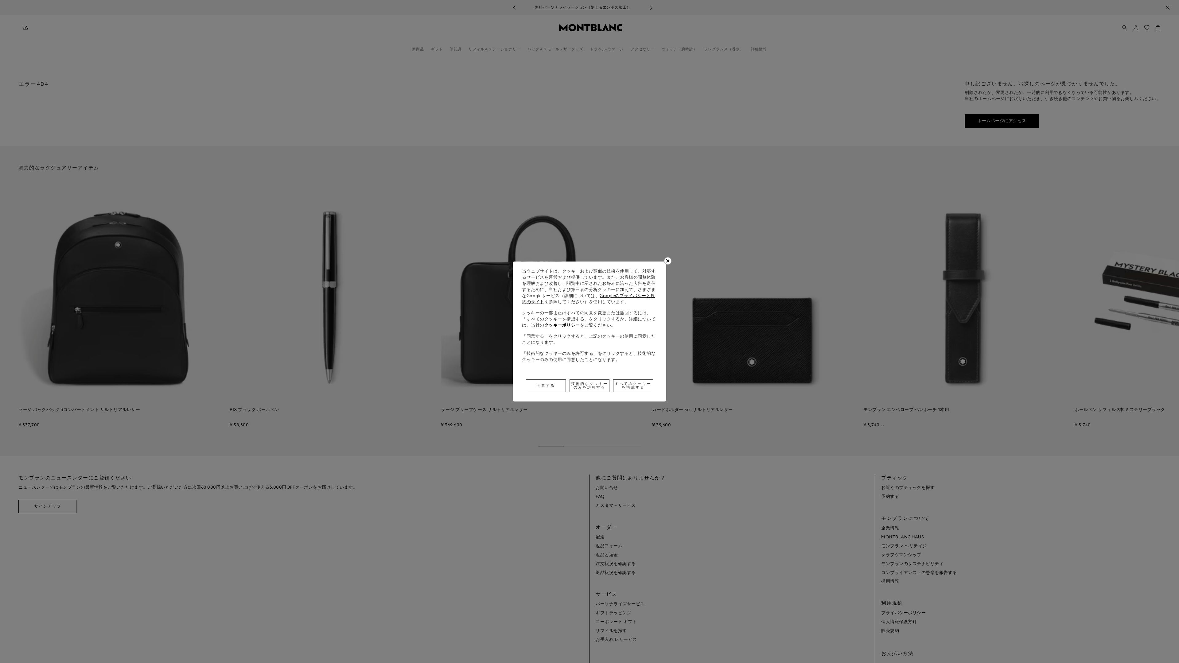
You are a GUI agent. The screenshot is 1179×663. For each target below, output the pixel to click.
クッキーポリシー (562, 326)
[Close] (667, 261)
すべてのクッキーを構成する (633, 386)
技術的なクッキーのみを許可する (589, 386)
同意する (546, 386)
